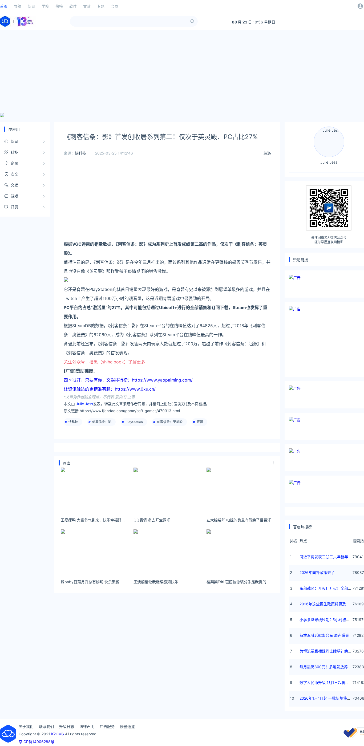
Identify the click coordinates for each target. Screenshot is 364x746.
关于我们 (26, 726)
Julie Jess (84, 404)
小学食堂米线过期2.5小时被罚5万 (328, 619)
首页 (3, 6)
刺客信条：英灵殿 (170, 422)
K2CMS (57, 734)
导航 (17, 6)
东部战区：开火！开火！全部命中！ (329, 588)
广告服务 (107, 726)
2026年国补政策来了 (317, 572)
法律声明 (86, 726)
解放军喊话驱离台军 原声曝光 (324, 635)
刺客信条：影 (101, 422)
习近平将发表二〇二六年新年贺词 (327, 556)
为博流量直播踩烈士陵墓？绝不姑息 (329, 651)
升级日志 (66, 726)
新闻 (31, 6)
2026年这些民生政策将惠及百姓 (326, 604)
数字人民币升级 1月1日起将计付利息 (330, 682)
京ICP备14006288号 (36, 741)
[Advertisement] (182, 71)
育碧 (200, 422)
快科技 (80, 153)
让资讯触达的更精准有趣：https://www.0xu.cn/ (110, 389)
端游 (267, 153)
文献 (87, 6)
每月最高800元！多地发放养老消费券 (331, 666)
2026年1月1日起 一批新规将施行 (327, 698)
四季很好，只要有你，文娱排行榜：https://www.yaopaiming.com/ (128, 380)
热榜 (59, 6)
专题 (100, 6)
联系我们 (46, 726)
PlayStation (134, 422)
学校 (45, 6)
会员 (114, 6)
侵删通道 (127, 726)
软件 (73, 6)
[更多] (273, 463)
